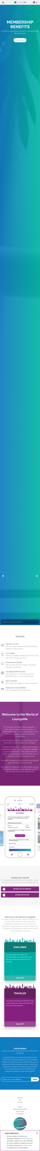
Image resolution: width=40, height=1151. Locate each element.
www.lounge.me (27, 1138)
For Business (20, 1114)
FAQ (20, 1100)
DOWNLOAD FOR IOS (22, 895)
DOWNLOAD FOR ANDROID (22, 889)
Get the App (20, 1111)
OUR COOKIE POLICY (12, 1133)
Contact (20, 1102)
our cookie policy (26, 1145)
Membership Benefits (20, 1109)
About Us (20, 1097)
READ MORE (20, 40)
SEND (35, 1079)
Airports (20, 1107)
